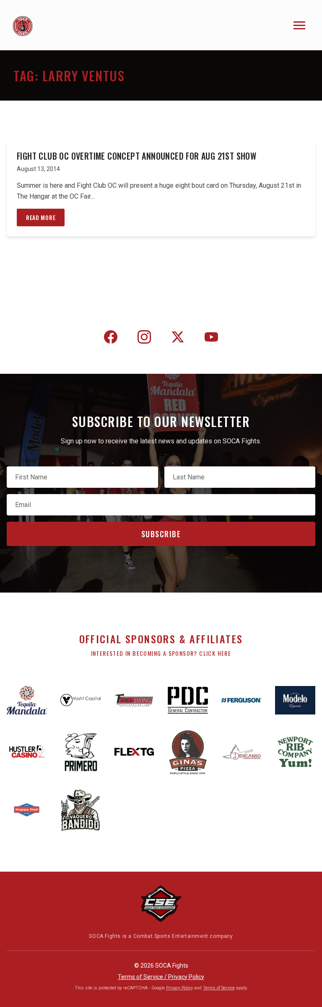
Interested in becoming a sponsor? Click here (161, 653)
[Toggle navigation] (299, 25)
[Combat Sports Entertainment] (161, 904)
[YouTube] (211, 338)
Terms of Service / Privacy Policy (161, 976)
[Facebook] (110, 338)
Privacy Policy (179, 988)
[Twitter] (177, 338)
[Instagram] (144, 338)
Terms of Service (219, 988)
